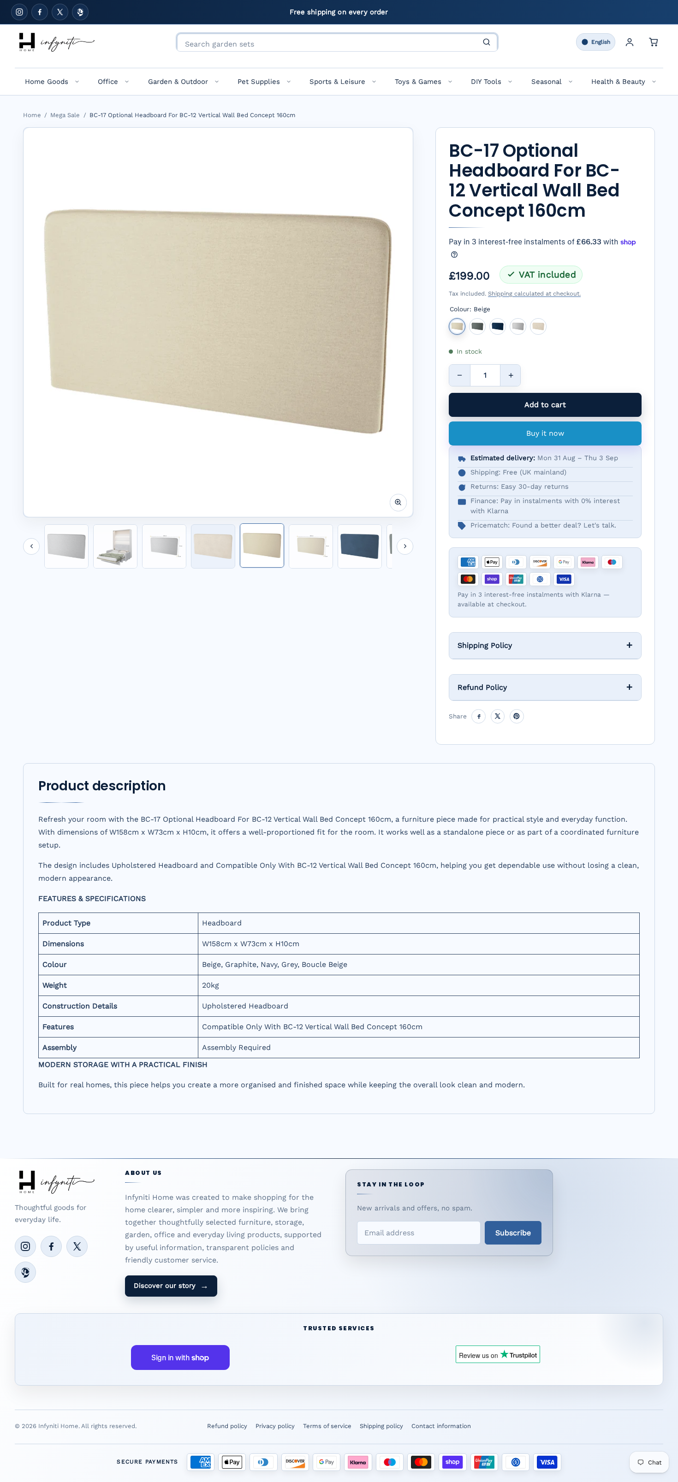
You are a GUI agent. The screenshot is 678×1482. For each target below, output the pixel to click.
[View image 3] (164, 546)
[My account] (629, 42)
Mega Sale (65, 115)
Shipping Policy (485, 645)
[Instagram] (19, 12)
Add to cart (545, 404)
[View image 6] (311, 546)
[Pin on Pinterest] (517, 716)
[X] (60, 12)
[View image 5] (262, 545)
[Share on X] (498, 716)
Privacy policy (275, 1426)
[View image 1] (66, 546)
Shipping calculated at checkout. (534, 293)
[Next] (405, 546)
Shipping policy (381, 1426)
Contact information (441, 1426)
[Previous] (31, 546)
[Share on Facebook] (478, 716)
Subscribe (513, 1232)
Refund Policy (482, 687)
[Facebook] (39, 12)
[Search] (486, 42)
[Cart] (653, 42)
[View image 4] (213, 546)
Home (32, 115)
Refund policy (227, 1426)
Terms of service (327, 1426)
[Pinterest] (80, 12)
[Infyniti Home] (56, 42)
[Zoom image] (398, 502)
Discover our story (171, 1285)
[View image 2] (115, 546)
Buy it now (545, 433)
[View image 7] (360, 546)
